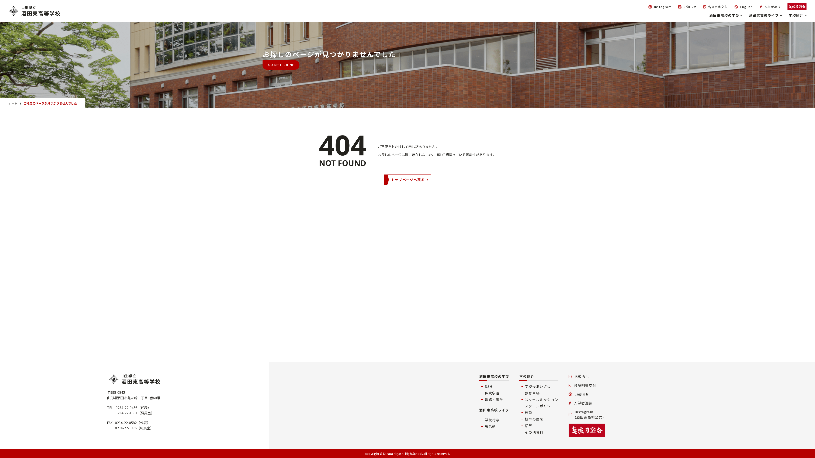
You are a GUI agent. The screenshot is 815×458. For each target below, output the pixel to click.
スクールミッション (541, 399)
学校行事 (492, 419)
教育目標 (532, 392)
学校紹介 (526, 376)
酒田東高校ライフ (494, 409)
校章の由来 (534, 419)
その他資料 (534, 432)
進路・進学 (494, 399)
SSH (489, 386)
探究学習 (492, 392)
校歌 (528, 412)
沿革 (528, 425)
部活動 (490, 426)
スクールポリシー (540, 405)
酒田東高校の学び (494, 376)
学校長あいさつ (538, 386)
